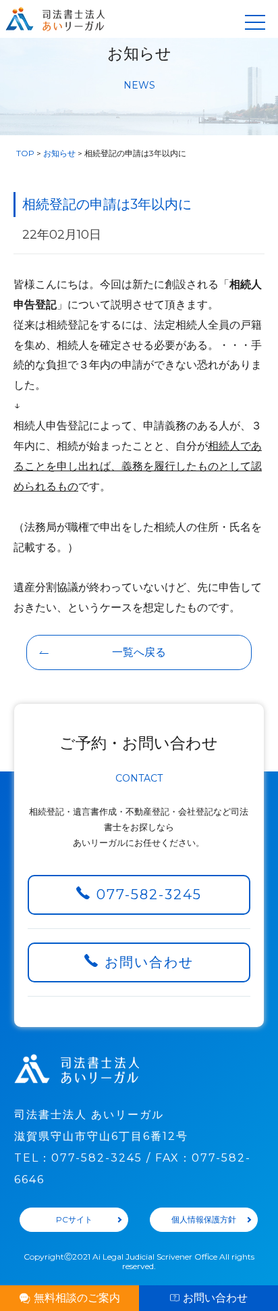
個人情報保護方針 (203, 1219)
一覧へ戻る (139, 652)
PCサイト (74, 1219)
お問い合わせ (149, 962)
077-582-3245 (149, 894)
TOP (25, 153)
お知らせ (59, 153)
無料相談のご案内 (77, 1298)
